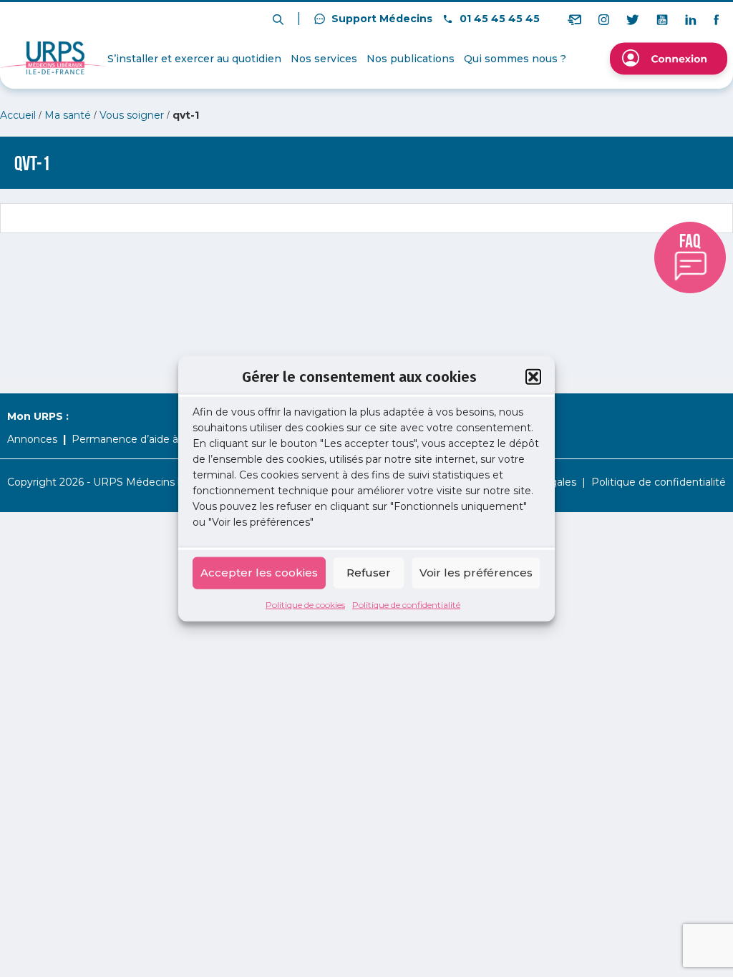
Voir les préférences (476, 572)
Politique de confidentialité (406, 604)
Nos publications (410, 58)
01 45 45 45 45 (498, 18)
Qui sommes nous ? (515, 58)
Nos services (324, 58)
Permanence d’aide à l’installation (155, 439)
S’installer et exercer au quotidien (194, 58)
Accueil (18, 115)
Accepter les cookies (259, 572)
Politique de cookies (305, 604)
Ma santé (67, 115)
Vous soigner (131, 115)
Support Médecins (380, 18)
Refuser (368, 572)
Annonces (32, 439)
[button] (533, 377)
